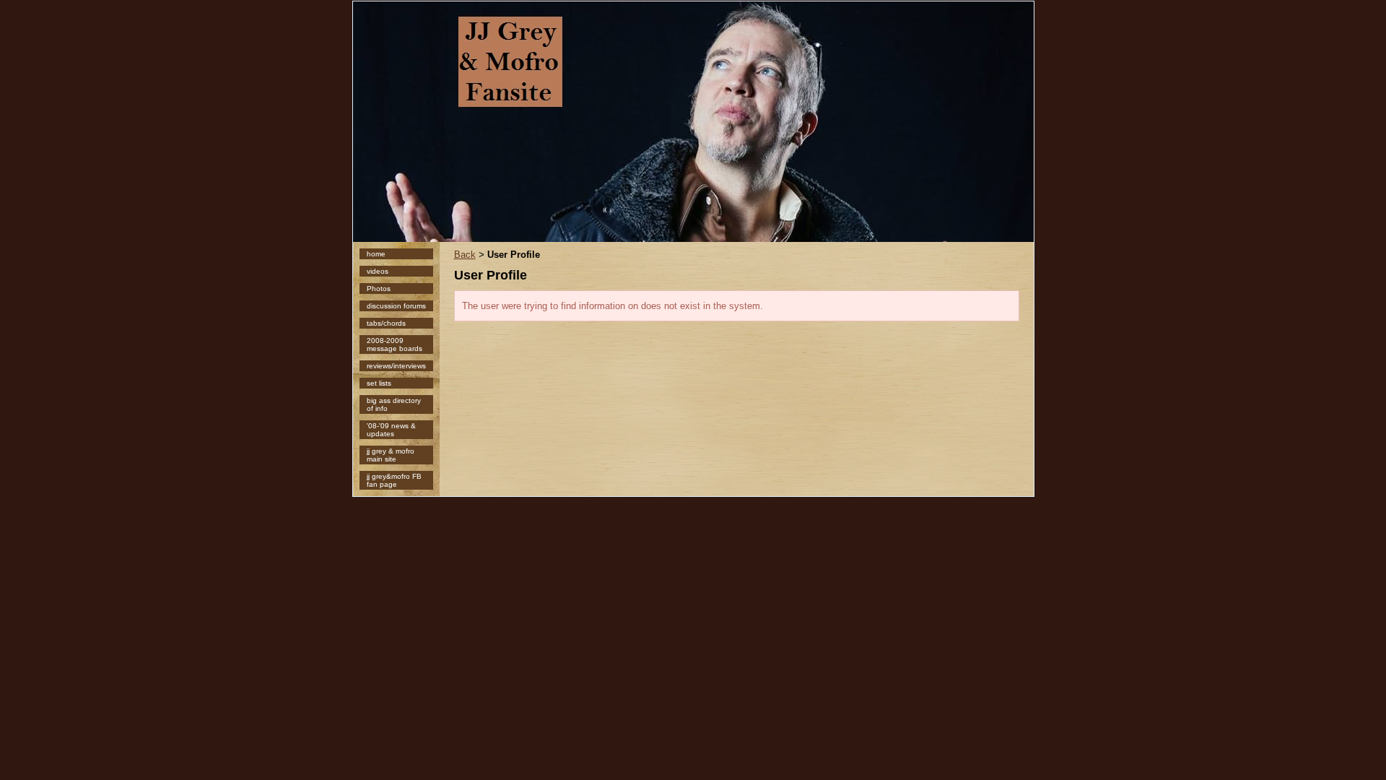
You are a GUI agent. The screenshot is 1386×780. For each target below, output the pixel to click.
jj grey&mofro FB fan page (394, 480)
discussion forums (396, 306)
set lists (379, 383)
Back (465, 254)
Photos (379, 288)
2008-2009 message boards (394, 344)
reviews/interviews (396, 366)
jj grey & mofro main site (390, 455)
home (376, 254)
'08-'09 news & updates (391, 430)
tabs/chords (386, 323)
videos (377, 271)
